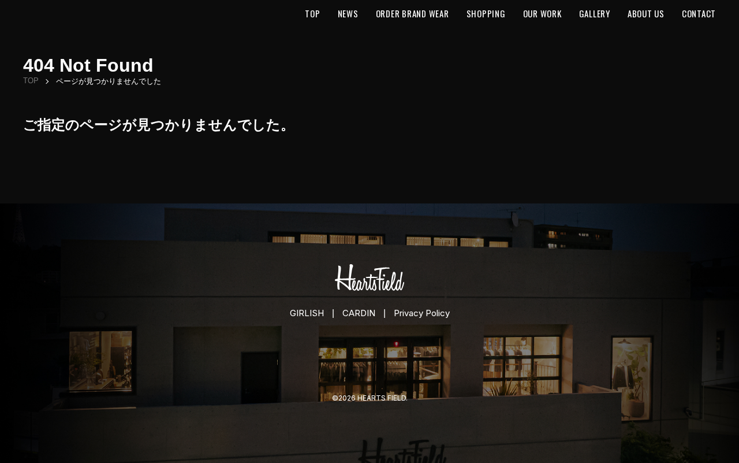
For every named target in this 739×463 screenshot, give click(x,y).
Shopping (486, 13)
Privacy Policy (422, 313)
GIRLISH (307, 313)
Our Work (542, 13)
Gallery (594, 13)
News (348, 13)
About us (646, 13)
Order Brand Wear (412, 13)
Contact (699, 13)
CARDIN (358, 313)
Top (312, 13)
